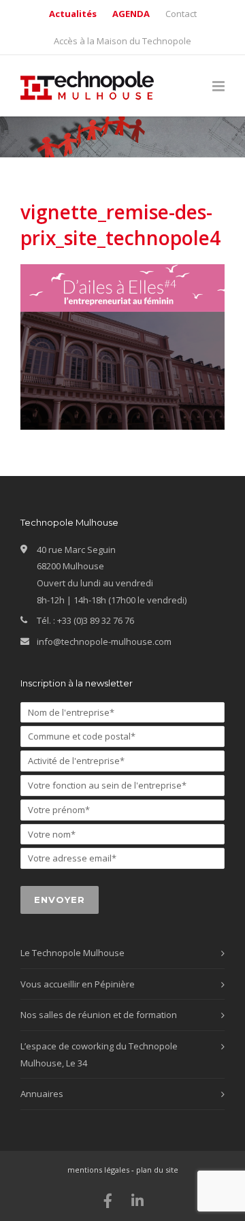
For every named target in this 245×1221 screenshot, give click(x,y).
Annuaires (41, 1094)
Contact (181, 14)
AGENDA (131, 14)
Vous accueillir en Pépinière (77, 984)
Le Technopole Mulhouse (72, 953)
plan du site (157, 1169)
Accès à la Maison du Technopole (122, 41)
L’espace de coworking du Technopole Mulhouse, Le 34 (99, 1054)
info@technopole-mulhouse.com (104, 641)
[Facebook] (108, 1200)
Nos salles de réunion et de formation (98, 1015)
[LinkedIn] (137, 1200)
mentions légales (98, 1169)
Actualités (73, 14)
